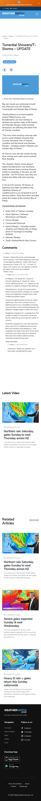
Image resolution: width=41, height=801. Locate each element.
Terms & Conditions (15, 784)
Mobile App (23, 786)
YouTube (27, 740)
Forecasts (7, 728)
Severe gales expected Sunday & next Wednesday (18, 622)
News (11, 36)
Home (4, 36)
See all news (34, 520)
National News (9, 62)
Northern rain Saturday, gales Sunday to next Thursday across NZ (19, 435)
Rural (6, 743)
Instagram (27, 736)
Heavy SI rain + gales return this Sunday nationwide (17, 682)
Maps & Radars (9, 732)
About (27, 784)
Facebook (27, 728)
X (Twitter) (27, 732)
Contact (13, 786)
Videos (6, 739)
